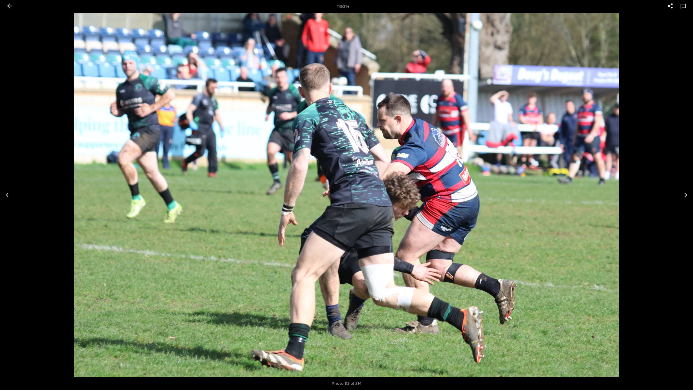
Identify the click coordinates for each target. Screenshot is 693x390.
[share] (670, 6)
